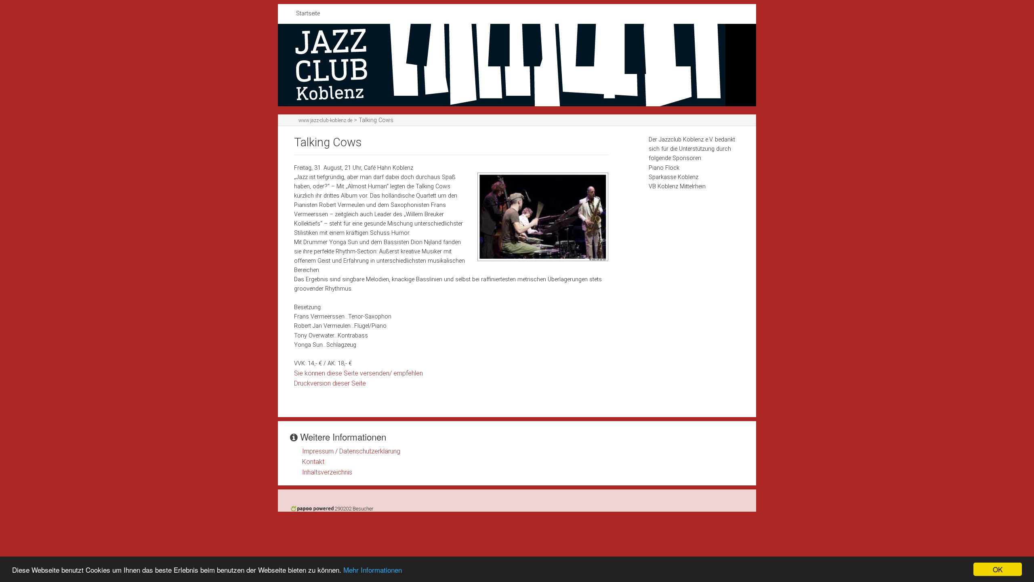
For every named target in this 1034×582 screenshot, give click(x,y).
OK (997, 569)
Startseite (308, 13)
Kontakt (313, 462)
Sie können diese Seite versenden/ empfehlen (358, 373)
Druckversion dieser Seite (330, 383)
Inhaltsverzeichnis (327, 472)
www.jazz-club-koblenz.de (325, 120)
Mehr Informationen (372, 570)
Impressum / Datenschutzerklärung (351, 451)
